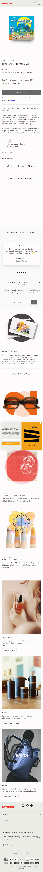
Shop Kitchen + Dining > (12, 723)
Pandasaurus (8, 61)
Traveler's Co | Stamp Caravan (13, 495)
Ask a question (7, 158)
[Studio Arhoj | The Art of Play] (21, 530)
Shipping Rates (7, 153)
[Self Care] (21, 607)
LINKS (4, 826)
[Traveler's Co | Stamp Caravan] (21, 466)
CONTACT (5, 814)
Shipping (14, 72)
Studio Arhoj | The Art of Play (13, 559)
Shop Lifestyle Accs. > (11, 796)
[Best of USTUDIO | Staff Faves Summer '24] (21, 402)
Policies (5, 820)
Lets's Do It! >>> (11, 443)
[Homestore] (21, 682)
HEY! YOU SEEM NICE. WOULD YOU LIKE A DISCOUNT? (18, 832)
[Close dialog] (41, 423)
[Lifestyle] (21, 755)
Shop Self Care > (9, 650)
